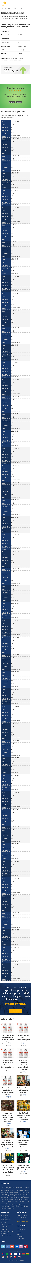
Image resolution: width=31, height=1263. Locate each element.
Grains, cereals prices (7, 1224)
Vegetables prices (6, 1235)
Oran (9, 1174)
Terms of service (21, 1229)
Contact (19, 1233)
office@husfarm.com (22, 1221)
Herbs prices (4, 1226)
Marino (9, 1123)
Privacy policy (20, 1238)
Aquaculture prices (6, 1217)
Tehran (9, 1148)
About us (19, 1231)
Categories (15, 8)
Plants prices (4, 1229)
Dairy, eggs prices (6, 1219)
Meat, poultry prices (6, 1228)
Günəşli (24, 1121)
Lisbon (24, 1071)
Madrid (9, 1096)
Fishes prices (4, 1215)
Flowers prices (5, 1221)
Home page (3, 8)
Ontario (24, 1094)
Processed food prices (7, 1231)
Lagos (24, 1148)
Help (18, 1234)
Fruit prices (4, 1222)
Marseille (9, 1069)
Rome (24, 1043)
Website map (20, 1236)
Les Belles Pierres (9, 1043)
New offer (15, 1011)
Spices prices (4, 1233)
